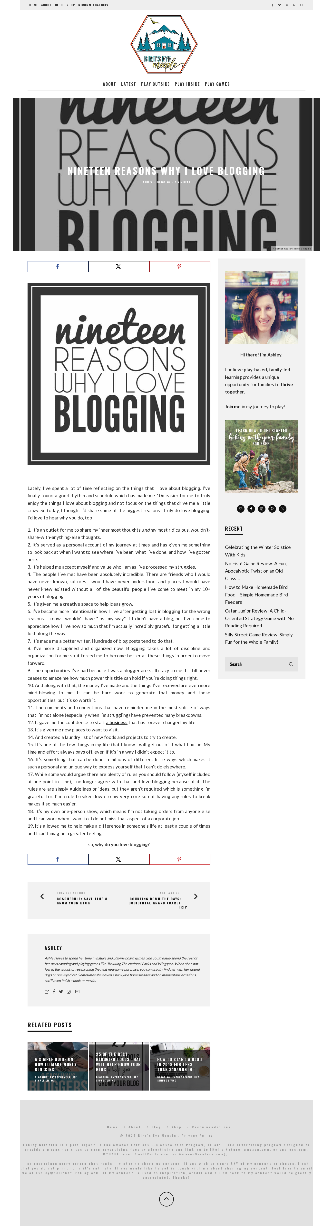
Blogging (163, 182)
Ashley (147, 182)
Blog (59, 5)
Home (33, 5)
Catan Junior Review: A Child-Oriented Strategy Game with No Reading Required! (259, 618)
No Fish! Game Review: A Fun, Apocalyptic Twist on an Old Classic (256, 571)
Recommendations (93, 5)
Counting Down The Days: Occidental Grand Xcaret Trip (157, 903)
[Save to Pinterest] (179, 266)
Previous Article (71, 893)
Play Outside (155, 84)
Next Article (170, 893)
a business (116, 722)
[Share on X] (118, 266)
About (46, 5)
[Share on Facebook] (58, 266)
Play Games (217, 84)
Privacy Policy (197, 1135)
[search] (291, 664)
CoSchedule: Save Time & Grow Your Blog (82, 901)
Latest (129, 84)
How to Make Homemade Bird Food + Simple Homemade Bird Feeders (256, 594)
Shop (71, 5)
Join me (233, 406)
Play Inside (187, 84)
